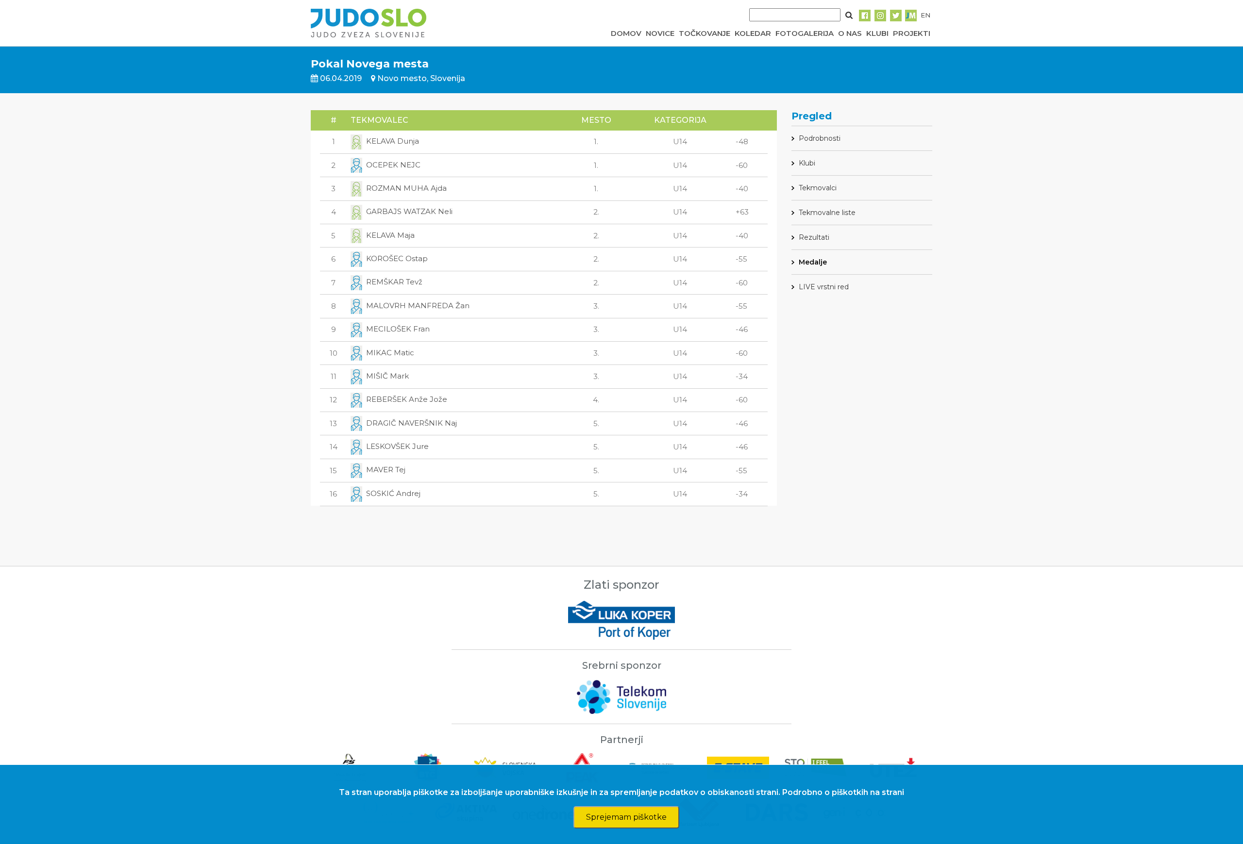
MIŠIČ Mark (387, 376)
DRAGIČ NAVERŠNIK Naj (411, 423)
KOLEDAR (753, 33)
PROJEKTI (911, 33)
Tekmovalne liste (827, 212)
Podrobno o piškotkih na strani (843, 792)
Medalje (813, 262)
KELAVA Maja (390, 235)
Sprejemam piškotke (626, 817)
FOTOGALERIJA (804, 33)
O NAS (850, 33)
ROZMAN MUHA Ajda (406, 188)
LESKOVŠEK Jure (397, 446)
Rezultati (814, 237)
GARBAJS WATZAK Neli (409, 211)
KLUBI (877, 33)
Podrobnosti (819, 138)
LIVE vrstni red (824, 286)
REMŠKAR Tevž (394, 281)
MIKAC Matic (390, 352)
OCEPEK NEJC (393, 164)
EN (925, 15)
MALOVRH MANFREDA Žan (418, 305)
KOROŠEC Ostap (397, 258)
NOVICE (660, 33)
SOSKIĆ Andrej (393, 493)
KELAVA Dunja (392, 141)
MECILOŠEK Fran (398, 328)
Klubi (807, 163)
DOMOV (626, 33)
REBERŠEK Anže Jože (406, 399)
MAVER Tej (385, 469)
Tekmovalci (818, 187)
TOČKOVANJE (704, 33)
